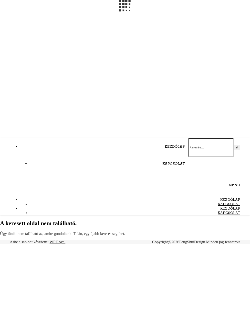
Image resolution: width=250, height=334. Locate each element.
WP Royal (57, 242)
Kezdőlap (175, 147)
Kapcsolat (173, 164)
